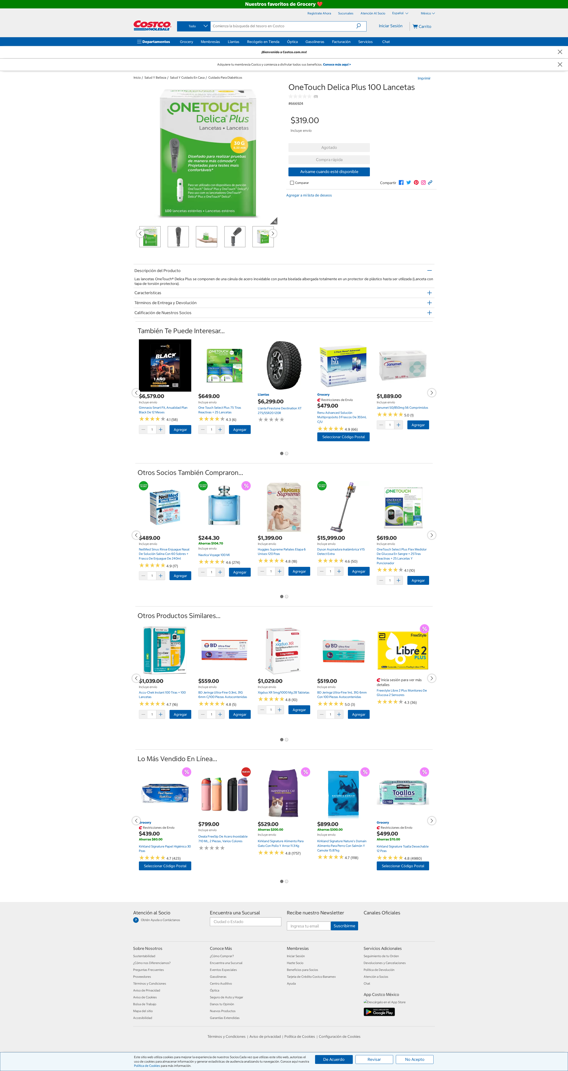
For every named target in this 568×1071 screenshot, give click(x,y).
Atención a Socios (376, 977)
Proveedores (142, 977)
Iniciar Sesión (390, 25)
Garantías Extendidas (225, 1018)
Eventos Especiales (223, 970)
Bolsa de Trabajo (144, 1004)
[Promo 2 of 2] (286, 454)
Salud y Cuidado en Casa (187, 78)
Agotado (329, 147)
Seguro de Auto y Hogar (226, 997)
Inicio (137, 78)
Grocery (186, 41)
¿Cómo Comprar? (222, 956)
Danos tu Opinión (222, 1004)
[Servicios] (374, 41)
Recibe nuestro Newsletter (315, 913)
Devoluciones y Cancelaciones (385, 963)
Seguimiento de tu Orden (381, 956)
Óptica (292, 41)
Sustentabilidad (144, 956)
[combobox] (193, 26)
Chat (386, 41)
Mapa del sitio (143, 1011)
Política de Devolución (379, 970)
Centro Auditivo (221, 983)
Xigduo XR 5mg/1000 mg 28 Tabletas (284, 692)
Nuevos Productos (223, 1011)
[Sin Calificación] (301, 96)
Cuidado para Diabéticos (225, 78)
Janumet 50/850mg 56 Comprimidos (402, 408)
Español (398, 13)
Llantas (233, 41)
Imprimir (424, 78)
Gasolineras (315, 41)
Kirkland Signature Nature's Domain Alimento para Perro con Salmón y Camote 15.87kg (342, 845)
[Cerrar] (560, 52)
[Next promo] (273, 233)
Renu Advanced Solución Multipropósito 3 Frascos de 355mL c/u (342, 417)
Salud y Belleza (155, 78)
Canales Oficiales (382, 913)
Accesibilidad (142, 1018)
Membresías (210, 41)
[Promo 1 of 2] (281, 454)
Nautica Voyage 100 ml (214, 555)
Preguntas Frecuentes (148, 970)
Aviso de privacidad (265, 1036)
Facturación (341, 41)
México (426, 13)
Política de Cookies (147, 1066)
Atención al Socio (151, 913)
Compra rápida (329, 159)
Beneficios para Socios (302, 970)
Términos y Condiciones (149, 983)
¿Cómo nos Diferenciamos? (152, 963)
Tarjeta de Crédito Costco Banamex (311, 977)
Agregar (180, 429)
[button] (361, 25)
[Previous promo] (140, 233)
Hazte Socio (295, 963)
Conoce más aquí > (337, 64)
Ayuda (291, 983)
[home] (152, 25)
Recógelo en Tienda (263, 41)
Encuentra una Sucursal (235, 913)
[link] (401, 182)
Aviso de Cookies (145, 997)
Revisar (374, 1059)
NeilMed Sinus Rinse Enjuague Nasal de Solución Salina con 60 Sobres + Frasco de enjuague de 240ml (164, 553)
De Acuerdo (334, 1059)
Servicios (365, 41)
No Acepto (414, 1059)
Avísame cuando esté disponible (329, 171)
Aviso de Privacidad (146, 990)
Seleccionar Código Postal (343, 437)
